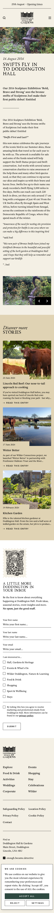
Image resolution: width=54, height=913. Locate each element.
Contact (7, 822)
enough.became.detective (20, 858)
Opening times (34, 4)
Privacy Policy (10, 815)
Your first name (10, 619)
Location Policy (37, 809)
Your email (8, 644)
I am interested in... (12, 657)
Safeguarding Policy (14, 809)
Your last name (10, 632)
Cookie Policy (36, 815)
